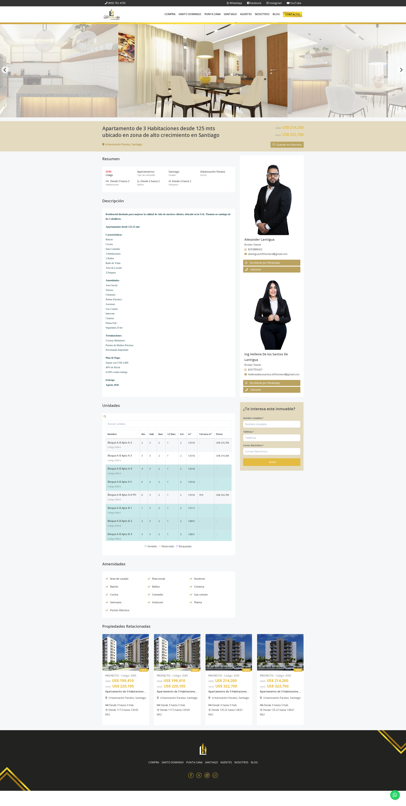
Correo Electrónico (253, 445)
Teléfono (248, 431)
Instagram (275, 3)
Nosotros (262, 14)
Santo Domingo (190, 14)
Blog (276, 14)
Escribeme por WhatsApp (265, 262)
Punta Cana (212, 14)
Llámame (255, 269)
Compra (169, 14)
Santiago (230, 14)
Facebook (255, 3)
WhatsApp (235, 3)
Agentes (246, 14)
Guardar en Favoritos (289, 144)
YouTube (295, 3)
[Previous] (5, 69)
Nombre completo (253, 418)
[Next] (400, 69)
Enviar (272, 462)
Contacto (292, 14)
